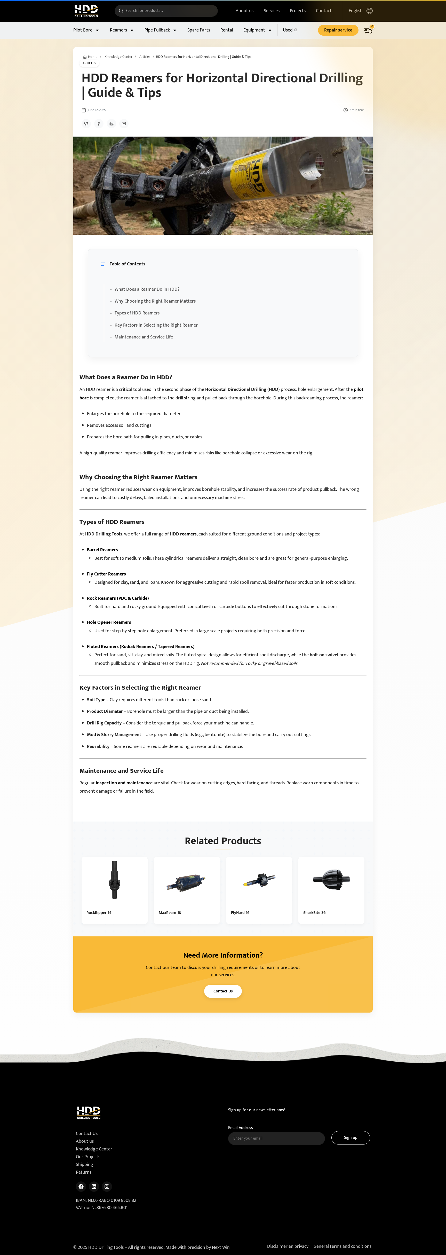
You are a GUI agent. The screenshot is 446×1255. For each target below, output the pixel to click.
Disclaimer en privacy (287, 1246)
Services (272, 11)
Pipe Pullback (157, 30)
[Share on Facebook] (98, 123)
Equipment (254, 30)
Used (288, 30)
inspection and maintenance (124, 783)
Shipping (84, 1165)
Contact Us (223, 991)
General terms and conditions (342, 1246)
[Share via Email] (124, 123)
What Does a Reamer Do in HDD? (147, 289)
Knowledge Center (118, 57)
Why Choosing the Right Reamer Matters (155, 301)
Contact (324, 11)
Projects (298, 11)
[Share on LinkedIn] (111, 123)
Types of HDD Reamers (137, 313)
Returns (83, 1172)
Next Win (221, 1247)
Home (92, 57)
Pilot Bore (82, 30)
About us (244, 11)
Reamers (118, 30)
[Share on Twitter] (86, 123)
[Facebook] (81, 1186)
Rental (226, 30)
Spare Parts (198, 30)
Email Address (240, 1128)
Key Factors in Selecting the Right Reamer (156, 325)
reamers (188, 534)
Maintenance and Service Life (144, 337)
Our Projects (88, 1157)
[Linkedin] (94, 1186)
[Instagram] (107, 1186)
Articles (144, 57)
